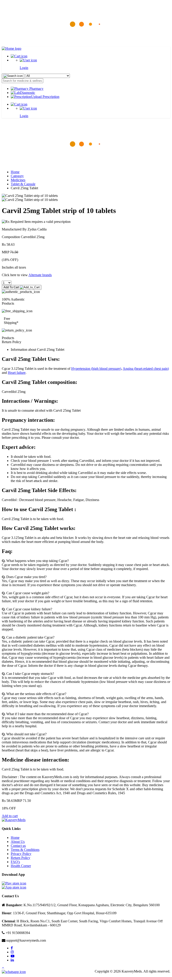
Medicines (18, 180)
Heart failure (17, 372)
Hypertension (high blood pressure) (96, 368)
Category (17, 176)
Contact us (18, 846)
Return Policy (20, 858)
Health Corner (21, 866)
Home (15, 172)
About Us (18, 842)
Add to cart (10, 816)
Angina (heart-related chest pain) (146, 368)
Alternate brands (40, 275)
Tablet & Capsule (23, 184)
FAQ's (15, 862)
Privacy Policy (21, 854)
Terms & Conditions (25, 850)
